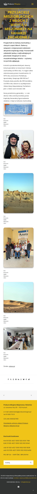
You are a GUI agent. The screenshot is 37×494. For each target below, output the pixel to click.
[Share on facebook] (8, 379)
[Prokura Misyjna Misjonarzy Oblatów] (15, 4)
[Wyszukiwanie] (18, 462)
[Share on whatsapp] (21, 379)
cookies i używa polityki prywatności (25, 478)
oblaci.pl (12, 366)
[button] (32, 4)
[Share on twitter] (11, 379)
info (25, 482)
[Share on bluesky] (23, 379)
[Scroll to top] (33, 490)
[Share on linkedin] (18, 379)
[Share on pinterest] (16, 379)
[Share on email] (29, 379)
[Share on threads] (13, 379)
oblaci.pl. (15, 61)
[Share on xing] (26, 379)
